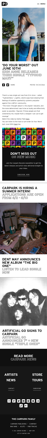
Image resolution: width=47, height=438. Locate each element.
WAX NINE (13, 426)
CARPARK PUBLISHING (18, 424)
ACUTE (22, 426)
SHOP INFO (32, 430)
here (27, 119)
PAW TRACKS (32, 426)
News (10, 380)
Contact (11, 388)
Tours (37, 380)
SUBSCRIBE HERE (23, 174)
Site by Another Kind (23, 433)
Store (37, 374)
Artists (11, 374)
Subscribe (37, 388)
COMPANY (33, 424)
